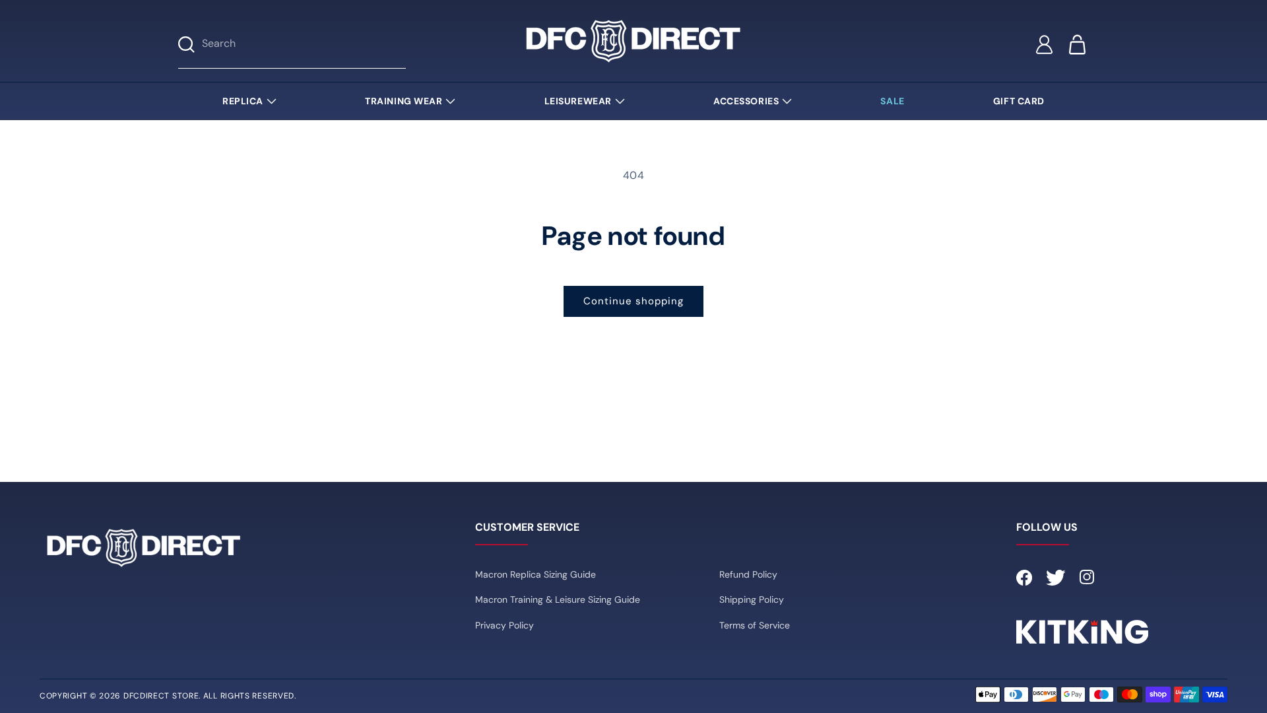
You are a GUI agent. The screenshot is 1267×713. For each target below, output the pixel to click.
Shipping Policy (751, 599)
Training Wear (403, 101)
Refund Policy (748, 574)
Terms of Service (754, 625)
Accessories (746, 101)
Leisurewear (578, 101)
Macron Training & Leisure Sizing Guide (557, 599)
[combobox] (304, 44)
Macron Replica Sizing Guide (535, 574)
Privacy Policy (504, 625)
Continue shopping (633, 301)
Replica (242, 101)
